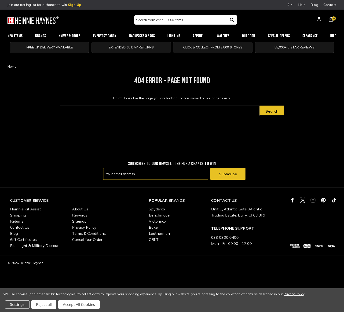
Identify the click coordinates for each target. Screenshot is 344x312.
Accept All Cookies (79, 304)
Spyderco (157, 209)
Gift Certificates (23, 239)
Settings (17, 304)
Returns (16, 221)
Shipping (18, 215)
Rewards (79, 215)
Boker (154, 227)
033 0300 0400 (225, 237)
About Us (80, 209)
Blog (314, 5)
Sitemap (79, 221)
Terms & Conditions (89, 233)
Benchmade (159, 215)
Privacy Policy (84, 227)
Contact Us (19, 227)
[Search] (232, 20)
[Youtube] (333, 200)
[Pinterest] (323, 200)
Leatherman (159, 233)
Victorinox (157, 221)
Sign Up (74, 5)
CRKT (154, 239)
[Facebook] (292, 200)
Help (302, 5)
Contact (330, 5)
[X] (302, 200)
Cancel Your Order (87, 239)
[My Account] (319, 20)
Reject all (44, 304)
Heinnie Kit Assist (25, 209)
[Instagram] (313, 200)
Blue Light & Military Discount (35, 245)
